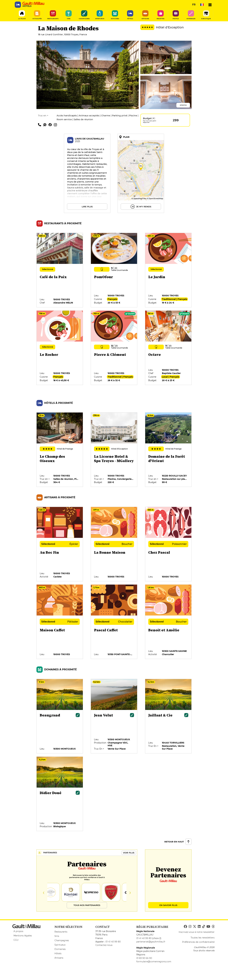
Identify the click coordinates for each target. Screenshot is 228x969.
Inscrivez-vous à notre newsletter (197, 932)
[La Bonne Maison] (114, 544)
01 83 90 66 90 (144, 958)
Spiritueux (59, 944)
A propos (18, 931)
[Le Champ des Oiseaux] (60, 450)
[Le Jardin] (168, 270)
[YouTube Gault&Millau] (208, 926)
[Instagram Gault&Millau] (190, 926)
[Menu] (210, 4)
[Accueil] (33, 3)
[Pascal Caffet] (114, 622)
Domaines (60, 949)
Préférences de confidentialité (198, 942)
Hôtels (57, 953)
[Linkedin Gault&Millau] (199, 926)
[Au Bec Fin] (60, 544)
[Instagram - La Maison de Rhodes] (56, 124)
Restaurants (60, 931)
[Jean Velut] (114, 716)
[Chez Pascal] (168, 544)
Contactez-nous (103, 945)
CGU (15, 940)
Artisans (58, 957)
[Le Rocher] (60, 348)
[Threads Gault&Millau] (213, 926)
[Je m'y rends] (141, 173)
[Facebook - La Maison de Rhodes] (51, 124)
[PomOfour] (114, 270)
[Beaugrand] (60, 716)
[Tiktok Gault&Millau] (203, 926)
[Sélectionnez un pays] (202, 4)
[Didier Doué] (60, 794)
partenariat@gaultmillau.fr (150, 941)
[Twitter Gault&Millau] (194, 926)
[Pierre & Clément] (114, 348)
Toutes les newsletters (203, 937)
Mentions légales (22, 935)
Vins (56, 936)
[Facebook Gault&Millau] (185, 926)
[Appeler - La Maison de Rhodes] (40, 124)
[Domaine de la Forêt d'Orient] (168, 450)
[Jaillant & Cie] (168, 716)
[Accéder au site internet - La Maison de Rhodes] (46, 124)
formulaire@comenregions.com (153, 961)
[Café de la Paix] (60, 270)
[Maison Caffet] (60, 622)
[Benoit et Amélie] (168, 622)
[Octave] (168, 348)
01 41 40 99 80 (113, 941)
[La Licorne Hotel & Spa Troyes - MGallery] (114, 450)
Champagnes (61, 940)
